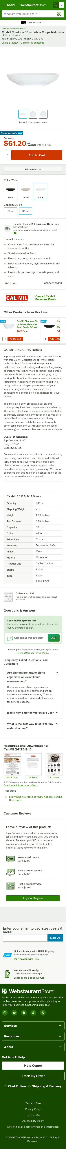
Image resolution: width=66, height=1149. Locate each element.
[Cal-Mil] (17, 298)
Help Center (33, 1065)
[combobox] (33, 14)
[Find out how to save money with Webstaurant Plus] (3, 322)
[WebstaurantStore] (33, 991)
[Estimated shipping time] (15, 233)
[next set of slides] (63, 330)
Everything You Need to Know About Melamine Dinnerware (35, 798)
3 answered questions (32, 42)
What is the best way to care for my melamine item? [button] (30, 726)
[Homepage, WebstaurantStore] (33, 5)
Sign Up (55, 937)
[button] (22, 114)
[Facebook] (24, 1013)
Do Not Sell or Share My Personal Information (33, 1127)
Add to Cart (15, 339)
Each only (9, 138)
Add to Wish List (33, 169)
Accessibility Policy (33, 1121)
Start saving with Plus (26, 958)
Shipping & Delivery (47, 1086)
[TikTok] (33, 1013)
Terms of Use (23, 653)
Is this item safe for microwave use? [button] (30, 712)
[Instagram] (5, 1013)
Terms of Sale (33, 1103)
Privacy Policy (41, 653)
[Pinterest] (43, 1013)
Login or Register (33, 898)
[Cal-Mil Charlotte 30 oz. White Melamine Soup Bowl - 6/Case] (20, 330)
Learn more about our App (29, 977)
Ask (53, 638)
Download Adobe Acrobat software (21, 785)
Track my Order (33, 1076)
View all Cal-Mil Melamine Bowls (45, 298)
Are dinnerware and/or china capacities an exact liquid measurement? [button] (26, 677)
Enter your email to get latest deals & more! (33, 930)
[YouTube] (14, 1013)
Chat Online (17, 1086)
